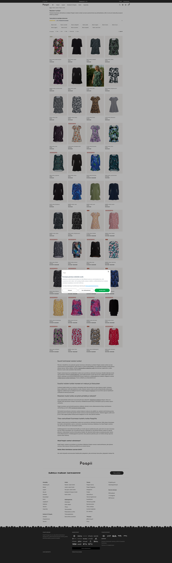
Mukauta (70, 290)
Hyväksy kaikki (102, 290)
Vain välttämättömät (86, 290)
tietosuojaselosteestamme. (91, 286)
